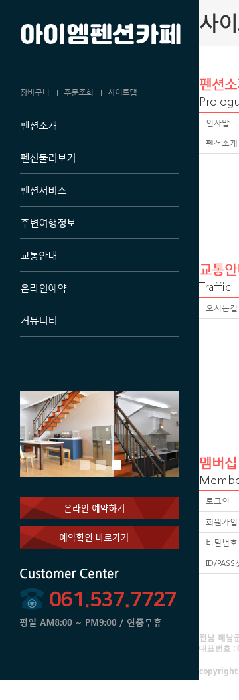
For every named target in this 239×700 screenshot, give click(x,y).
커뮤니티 (38, 320)
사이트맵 (122, 92)
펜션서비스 (43, 190)
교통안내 (38, 255)
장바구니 (34, 92)
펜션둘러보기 (48, 157)
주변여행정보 (48, 222)
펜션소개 (38, 124)
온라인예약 (43, 287)
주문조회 (78, 92)
